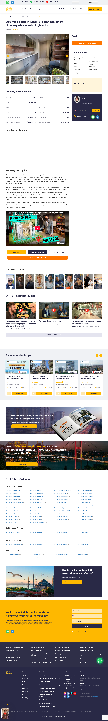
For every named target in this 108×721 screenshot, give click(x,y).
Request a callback (95, 9)
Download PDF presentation (37, 257)
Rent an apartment (85, 659)
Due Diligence (26, 698)
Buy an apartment (60, 654)
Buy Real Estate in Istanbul (63, 650)
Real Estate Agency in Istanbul (15, 647)
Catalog (24, 9)
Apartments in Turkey (86, 650)
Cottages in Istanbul (12, 660)
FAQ (23, 694)
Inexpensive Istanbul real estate (40, 659)
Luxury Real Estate (36, 650)
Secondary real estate (12, 650)
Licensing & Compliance (46, 691)
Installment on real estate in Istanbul (50, 678)
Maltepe (30, 17)
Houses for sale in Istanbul (14, 654)
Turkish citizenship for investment (52, 321)
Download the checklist (72, 582)
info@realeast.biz (69, 688)
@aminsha (95, 696)
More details (19, 393)
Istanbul (24, 17)
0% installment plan (38, 1)
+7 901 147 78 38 (69, 679)
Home (7, 17)
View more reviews (53, 334)
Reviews (44, 9)
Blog (38, 9)
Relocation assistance (45, 703)
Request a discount (37, 252)
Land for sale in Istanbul (13, 657)
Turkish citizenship (54, 1)
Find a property (21, 464)
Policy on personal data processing (49, 685)
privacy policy (83, 632)
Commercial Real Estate (38, 647)
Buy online (25, 1)
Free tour (16, 252)
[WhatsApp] (100, 660)
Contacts (61, 9)
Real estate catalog (16, 17)
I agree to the (80, 632)
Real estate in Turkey (86, 647)
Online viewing (59, 252)
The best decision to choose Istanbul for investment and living (86, 322)
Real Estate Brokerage (45, 700)
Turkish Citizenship (44, 681)
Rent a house (84, 662)
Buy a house (59, 660)
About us (32, 9)
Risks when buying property (47, 706)
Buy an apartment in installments (41, 662)
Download (24, 426)
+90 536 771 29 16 (77, 9)
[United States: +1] (76, 110)
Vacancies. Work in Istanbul (47, 688)
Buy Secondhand (60, 657)
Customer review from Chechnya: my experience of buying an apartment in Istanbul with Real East (21, 323)
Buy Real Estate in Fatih (62, 647)
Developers (53, 9)
